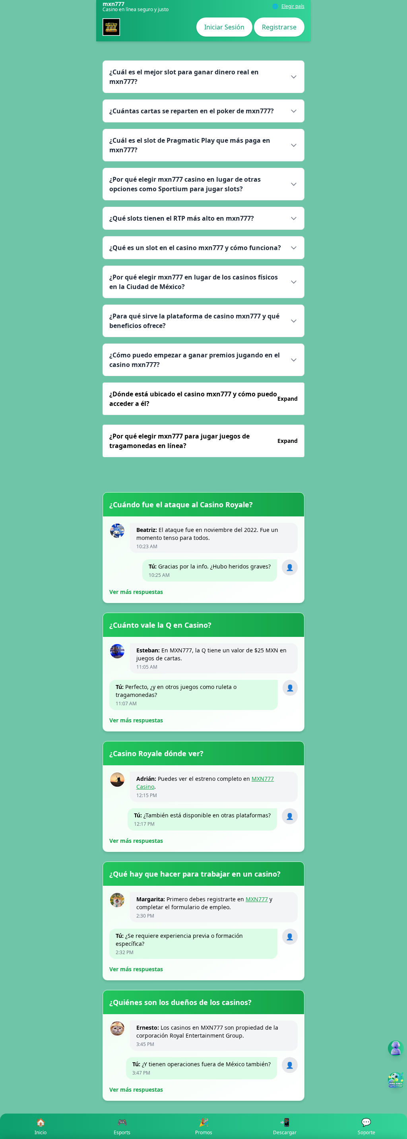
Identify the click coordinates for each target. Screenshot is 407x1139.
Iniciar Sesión (224, 27)
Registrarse (279, 27)
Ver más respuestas (136, 592)
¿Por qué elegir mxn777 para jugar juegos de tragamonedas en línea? (203, 441)
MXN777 (257, 899)
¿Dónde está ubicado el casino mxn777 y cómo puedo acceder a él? (203, 399)
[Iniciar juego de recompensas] (396, 1080)
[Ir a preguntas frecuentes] (396, 1048)
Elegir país (292, 6)
